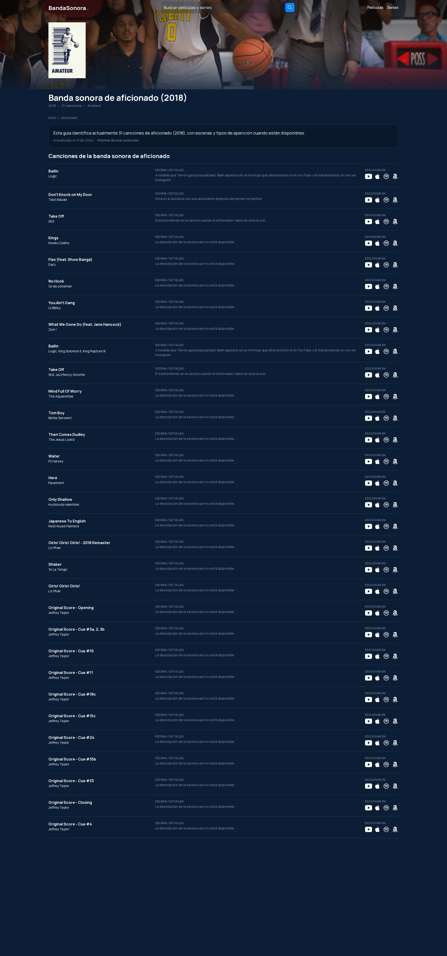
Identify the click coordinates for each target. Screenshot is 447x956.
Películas (375, 7)
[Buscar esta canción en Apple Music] (377, 176)
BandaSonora (69, 7)
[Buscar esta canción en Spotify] (386, 176)
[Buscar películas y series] (290, 7)
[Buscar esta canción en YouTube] (368, 176)
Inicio (52, 117)
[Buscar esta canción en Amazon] (395, 176)
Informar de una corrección (118, 140)
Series (393, 7)
